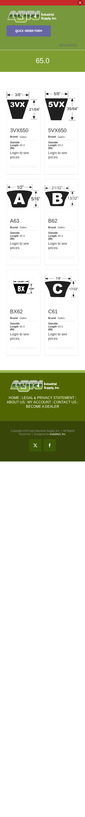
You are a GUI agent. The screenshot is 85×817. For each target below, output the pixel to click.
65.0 (22, 145)
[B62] (61, 196)
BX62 (16, 311)
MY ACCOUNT (39, 402)
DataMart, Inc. (58, 434)
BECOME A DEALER (42, 406)
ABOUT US (16, 402)
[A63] (23, 196)
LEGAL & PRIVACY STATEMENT (48, 398)
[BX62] (23, 286)
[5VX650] (61, 105)
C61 (53, 311)
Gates (23, 137)
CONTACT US (65, 402)
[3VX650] (23, 105)
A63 (14, 221)
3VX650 (19, 130)
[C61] (61, 286)
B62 (52, 221)
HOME (14, 398)
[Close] (80, 2)
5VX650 (57, 130)
